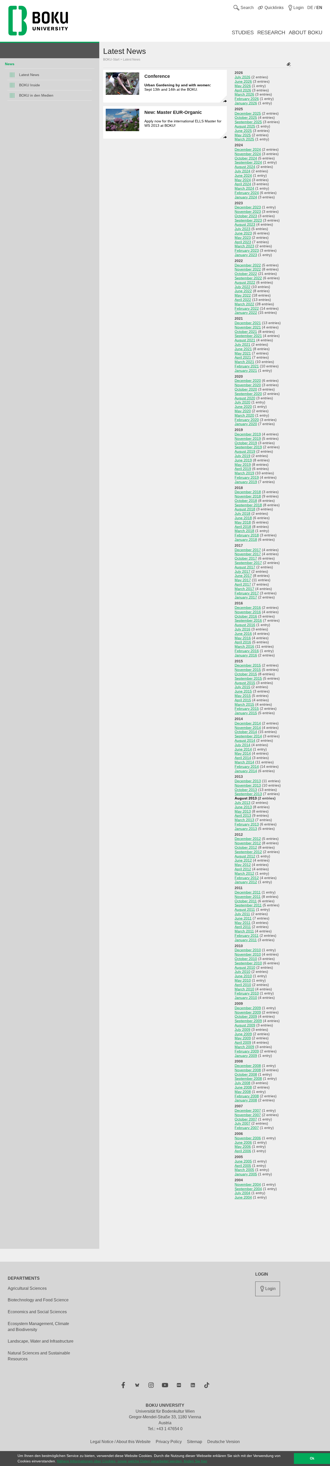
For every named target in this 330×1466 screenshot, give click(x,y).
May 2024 (243, 180)
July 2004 (242, 1193)
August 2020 (245, 398)
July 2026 (242, 77)
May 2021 (243, 353)
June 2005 (243, 1161)
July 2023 (242, 229)
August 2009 (245, 1025)
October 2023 (246, 216)
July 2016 (242, 629)
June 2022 (243, 291)
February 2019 (247, 477)
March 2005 (244, 1170)
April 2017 (243, 584)
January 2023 (246, 255)
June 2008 (243, 1087)
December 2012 (248, 839)
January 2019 (246, 482)
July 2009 (242, 1029)
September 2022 (248, 278)
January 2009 (246, 1056)
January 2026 (246, 103)
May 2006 (243, 1146)
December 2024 (248, 149)
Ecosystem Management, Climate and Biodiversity (38, 1326)
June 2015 (243, 691)
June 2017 (243, 576)
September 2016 (248, 620)
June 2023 (243, 233)
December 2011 (248, 892)
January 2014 (246, 771)
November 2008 (248, 1070)
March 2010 (244, 989)
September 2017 (248, 563)
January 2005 (246, 1174)
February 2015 (247, 708)
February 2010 (247, 993)
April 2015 (243, 700)
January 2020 (246, 424)
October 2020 (246, 389)
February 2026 (247, 99)
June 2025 (243, 131)
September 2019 (248, 447)
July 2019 (242, 456)
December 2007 (248, 1110)
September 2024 (248, 162)
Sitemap (194, 1441)
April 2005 (243, 1166)
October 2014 (246, 732)
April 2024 (243, 184)
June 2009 (243, 1034)
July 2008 (242, 1083)
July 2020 (242, 402)
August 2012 (245, 856)
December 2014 (248, 723)
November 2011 (248, 897)
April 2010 (243, 985)
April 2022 (243, 300)
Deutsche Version (223, 1441)
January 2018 (246, 539)
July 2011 (242, 914)
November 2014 (248, 728)
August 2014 (245, 740)
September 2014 (248, 736)
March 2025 (244, 139)
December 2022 (248, 265)
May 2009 (243, 1038)
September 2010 (248, 963)
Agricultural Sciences (27, 1288)
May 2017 (243, 580)
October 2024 (246, 158)
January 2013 (246, 829)
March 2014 (244, 762)
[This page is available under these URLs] (289, 65)
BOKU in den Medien (36, 95)
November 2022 (248, 269)
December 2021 (248, 323)
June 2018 (243, 518)
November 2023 (248, 211)
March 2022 (244, 304)
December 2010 (248, 950)
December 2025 (248, 113)
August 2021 (245, 340)
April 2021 (243, 357)
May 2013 (243, 811)
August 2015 (245, 683)
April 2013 (243, 815)
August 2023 (245, 224)
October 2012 (246, 847)
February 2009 (247, 1051)
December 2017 (248, 550)
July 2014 (242, 745)
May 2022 (243, 295)
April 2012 (243, 869)
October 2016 (246, 616)
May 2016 (243, 638)
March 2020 (244, 415)
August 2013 (246, 798)
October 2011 (246, 901)
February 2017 (247, 593)
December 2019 (248, 434)
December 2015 (248, 665)
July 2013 (242, 803)
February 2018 (247, 535)
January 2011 (246, 940)
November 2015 (248, 670)
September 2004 (248, 1189)
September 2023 (248, 220)
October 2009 (246, 1016)
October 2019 (246, 443)
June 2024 (243, 175)
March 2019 (244, 473)
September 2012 (248, 852)
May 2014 (243, 753)
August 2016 (245, 625)
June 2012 (243, 860)
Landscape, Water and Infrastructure (40, 1341)
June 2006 (243, 1142)
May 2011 (243, 923)
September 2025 (248, 122)
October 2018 (246, 501)
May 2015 (243, 696)
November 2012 (248, 843)
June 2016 (243, 633)
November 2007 (248, 1115)
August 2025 (245, 126)
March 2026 (244, 94)
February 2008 (247, 1096)
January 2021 (246, 370)
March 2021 (244, 362)
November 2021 (248, 327)
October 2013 (246, 790)
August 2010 (245, 967)
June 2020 (243, 407)
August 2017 (245, 567)
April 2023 (243, 242)
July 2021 (242, 344)
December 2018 (248, 492)
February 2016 (247, 651)
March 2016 (244, 646)
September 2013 (248, 794)
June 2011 (243, 918)
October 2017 (246, 558)
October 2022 (246, 274)
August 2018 (245, 509)
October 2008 (246, 1074)
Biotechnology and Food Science (38, 1300)
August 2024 (245, 167)
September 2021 (248, 336)
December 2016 (248, 607)
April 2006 (243, 1151)
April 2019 (243, 469)
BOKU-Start (111, 59)
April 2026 (243, 90)
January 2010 (246, 998)
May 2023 (243, 237)
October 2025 (246, 117)
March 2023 (244, 246)
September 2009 (248, 1021)
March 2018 (244, 531)
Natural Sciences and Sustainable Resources (39, 1356)
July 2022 (242, 287)
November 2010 (248, 954)
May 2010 (243, 980)
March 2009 (244, 1047)
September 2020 (248, 394)
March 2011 (244, 931)
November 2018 (248, 496)
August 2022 (245, 282)
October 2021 (246, 332)
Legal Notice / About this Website (120, 1441)
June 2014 (243, 749)
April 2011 (243, 927)
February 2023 (247, 250)
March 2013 (244, 820)
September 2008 (248, 1078)
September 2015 (248, 678)
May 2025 (243, 135)
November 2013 (248, 785)
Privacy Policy (169, 1441)
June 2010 (243, 976)
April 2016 (243, 642)
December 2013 (248, 781)
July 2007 (242, 1123)
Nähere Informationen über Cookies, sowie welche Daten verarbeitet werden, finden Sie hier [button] (132, 1461)
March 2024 (244, 188)
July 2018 (242, 513)
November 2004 (248, 1184)
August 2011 (245, 909)
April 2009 (243, 1042)
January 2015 (246, 713)
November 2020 (248, 385)
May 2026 (243, 86)
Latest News (29, 75)
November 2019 (248, 438)
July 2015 (242, 687)
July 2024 (242, 171)
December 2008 (248, 1066)
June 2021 (243, 349)
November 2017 (248, 554)
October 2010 (246, 959)
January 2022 (246, 312)
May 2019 (243, 464)
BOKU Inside (29, 85)
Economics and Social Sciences (37, 1312)
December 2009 (248, 1008)
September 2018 (248, 505)
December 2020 (248, 380)
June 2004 (243, 1197)
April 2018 (243, 527)
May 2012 (243, 865)
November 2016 (248, 612)
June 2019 (243, 460)
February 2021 (247, 366)
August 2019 (245, 451)
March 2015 (244, 704)
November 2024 (248, 154)
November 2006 (248, 1138)
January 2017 (246, 597)
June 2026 (243, 81)
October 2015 (246, 674)
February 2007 (247, 1128)
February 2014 (247, 766)
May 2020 (243, 411)
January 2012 (246, 882)
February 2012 (247, 878)
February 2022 (247, 308)
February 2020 (247, 420)
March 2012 (244, 873)
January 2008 (246, 1100)
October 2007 (246, 1119)
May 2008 (243, 1092)
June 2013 (243, 807)
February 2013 (247, 824)
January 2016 (246, 655)
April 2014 (243, 758)
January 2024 (246, 197)
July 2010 (242, 972)
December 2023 (248, 207)
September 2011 (248, 905)
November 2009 (248, 1012)
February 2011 (247, 935)
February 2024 (247, 193)
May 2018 (243, 522)
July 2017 (242, 571)
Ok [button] (312, 1458)
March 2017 (244, 589)
